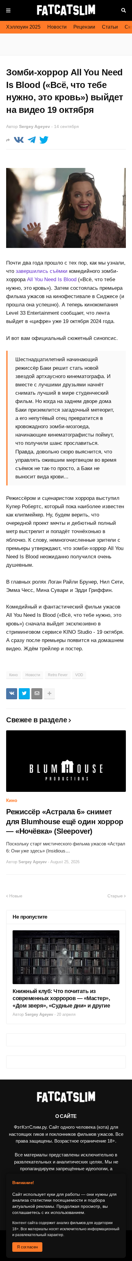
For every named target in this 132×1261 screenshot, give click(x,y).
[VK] (19, 140)
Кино (13, 675)
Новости (57, 27)
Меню (8, 10)
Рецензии (84, 27)
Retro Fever (58, 675)
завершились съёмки (42, 271)
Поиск (123, 10)
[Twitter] (44, 140)
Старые (115, 895)
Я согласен (27, 1247)
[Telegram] (32, 140)
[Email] (36, 693)
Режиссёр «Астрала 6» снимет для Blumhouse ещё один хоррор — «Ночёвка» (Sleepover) (64, 821)
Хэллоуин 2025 (23, 27)
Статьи (110, 27)
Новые (15, 895)
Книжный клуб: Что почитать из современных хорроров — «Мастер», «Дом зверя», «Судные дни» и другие (61, 998)
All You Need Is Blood (51, 279)
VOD (79, 675)
